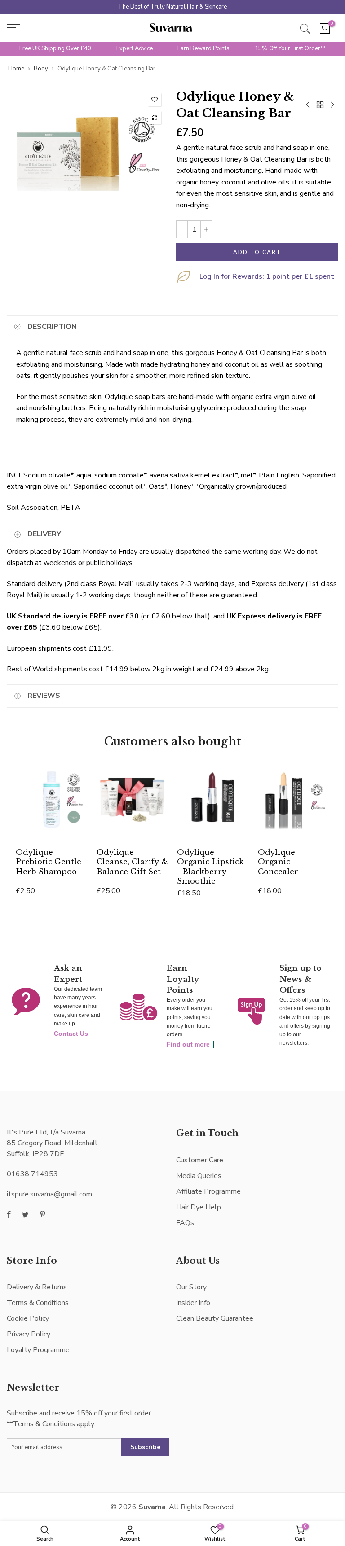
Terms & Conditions (38, 1303)
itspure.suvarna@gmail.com (49, 1194)
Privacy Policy (28, 1334)
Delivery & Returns (37, 1287)
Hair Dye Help (198, 1207)
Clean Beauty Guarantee (214, 1318)
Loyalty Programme (38, 1350)
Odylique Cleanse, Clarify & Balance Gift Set (132, 862)
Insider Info (193, 1303)
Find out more (188, 1044)
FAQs (185, 1223)
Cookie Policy (28, 1318)
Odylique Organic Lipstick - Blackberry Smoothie (210, 866)
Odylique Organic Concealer (278, 862)
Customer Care (199, 1160)
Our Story (191, 1287)
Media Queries (198, 1176)
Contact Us (71, 1033)
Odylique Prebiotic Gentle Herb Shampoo (48, 862)
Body (41, 69)
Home (16, 69)
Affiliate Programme (208, 1191)
